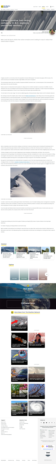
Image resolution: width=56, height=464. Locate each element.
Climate (7, 9)
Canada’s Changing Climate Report (22, 162)
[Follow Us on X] (54, 422)
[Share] (1, 33)
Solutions (12, 9)
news (4, 9)
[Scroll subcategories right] (47, 274)
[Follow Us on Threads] (52, 422)
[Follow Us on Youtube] (46, 422)
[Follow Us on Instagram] (44, 422)
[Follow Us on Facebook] (41, 422)
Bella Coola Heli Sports (31, 95)
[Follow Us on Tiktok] (49, 422)
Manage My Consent (5, 428)
